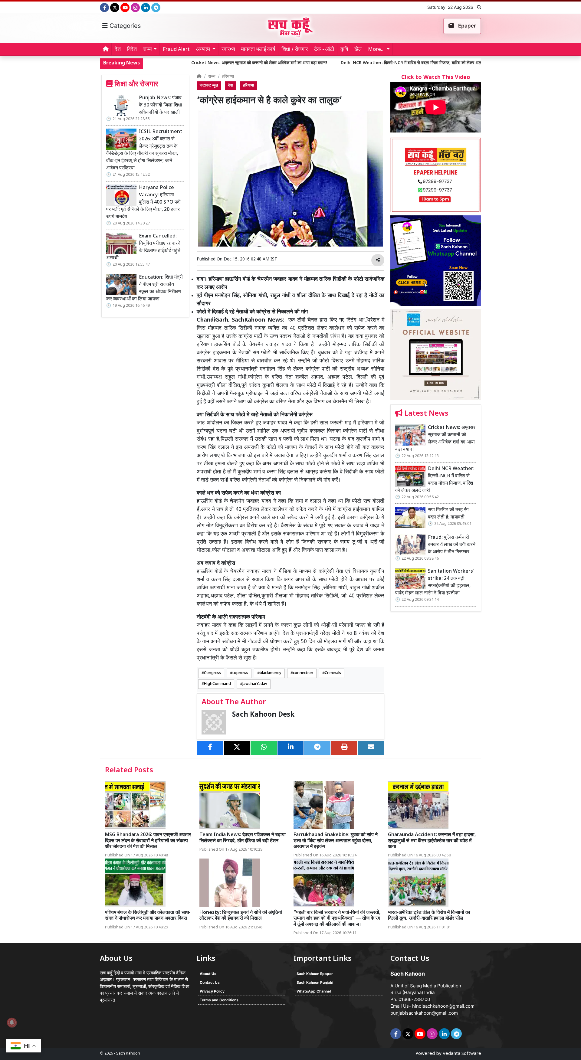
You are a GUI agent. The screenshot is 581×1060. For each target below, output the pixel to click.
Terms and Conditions (219, 1000)
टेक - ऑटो (324, 49)
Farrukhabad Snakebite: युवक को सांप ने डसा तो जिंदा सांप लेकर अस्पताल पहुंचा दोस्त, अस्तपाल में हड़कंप (336, 841)
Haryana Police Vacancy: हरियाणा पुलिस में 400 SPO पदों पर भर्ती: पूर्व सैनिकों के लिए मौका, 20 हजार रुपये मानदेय (143, 202)
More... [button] (376, 49)
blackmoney (270, 672)
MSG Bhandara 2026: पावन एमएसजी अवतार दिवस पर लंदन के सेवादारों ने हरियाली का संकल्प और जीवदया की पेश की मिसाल (148, 841)
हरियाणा (228, 77)
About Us (208, 973)
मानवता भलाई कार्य (258, 49)
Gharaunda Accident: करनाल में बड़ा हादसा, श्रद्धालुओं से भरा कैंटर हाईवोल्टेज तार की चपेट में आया (432, 841)
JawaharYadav (254, 683)
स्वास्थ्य (228, 49)
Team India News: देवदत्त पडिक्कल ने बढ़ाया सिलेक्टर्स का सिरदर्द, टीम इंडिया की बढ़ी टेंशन (242, 838)
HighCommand (217, 683)
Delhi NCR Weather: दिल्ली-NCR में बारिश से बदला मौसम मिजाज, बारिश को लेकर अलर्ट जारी (352, 63)
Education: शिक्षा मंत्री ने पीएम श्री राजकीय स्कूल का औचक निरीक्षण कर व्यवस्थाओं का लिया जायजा (144, 288)
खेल (358, 49)
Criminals (333, 672)
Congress (212, 672)
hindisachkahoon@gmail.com (443, 1006)
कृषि (344, 49)
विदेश (132, 49)
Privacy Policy (212, 991)
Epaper (466, 26)
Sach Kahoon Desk (263, 714)
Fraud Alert (176, 49)
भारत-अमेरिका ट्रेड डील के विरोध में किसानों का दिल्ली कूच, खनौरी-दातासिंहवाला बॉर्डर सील (429, 916)
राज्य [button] (147, 49)
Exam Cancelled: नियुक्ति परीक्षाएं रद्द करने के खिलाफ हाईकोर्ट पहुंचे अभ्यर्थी (143, 247)
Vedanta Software (462, 1054)
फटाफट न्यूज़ (209, 85)
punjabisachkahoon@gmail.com (424, 1013)
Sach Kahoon (128, 1053)
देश (118, 49)
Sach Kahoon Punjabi (315, 982)
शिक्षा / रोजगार (294, 49)
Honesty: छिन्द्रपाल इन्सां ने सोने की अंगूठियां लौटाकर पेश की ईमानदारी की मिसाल (240, 916)
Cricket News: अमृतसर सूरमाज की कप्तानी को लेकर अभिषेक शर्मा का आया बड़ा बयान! (195, 63)
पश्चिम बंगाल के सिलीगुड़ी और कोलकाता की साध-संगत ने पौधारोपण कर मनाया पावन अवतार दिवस (148, 916)
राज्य (211, 77)
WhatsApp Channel (314, 991)
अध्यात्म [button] (203, 49)
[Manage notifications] (12, 1022)
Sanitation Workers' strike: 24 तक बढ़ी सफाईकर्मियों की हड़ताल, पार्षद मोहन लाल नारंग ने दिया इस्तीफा (434, 582)
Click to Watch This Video (435, 77)
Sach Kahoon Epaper (315, 973)
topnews (240, 672)
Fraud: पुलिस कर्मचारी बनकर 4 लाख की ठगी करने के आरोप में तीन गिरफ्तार (451, 545)
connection (303, 672)
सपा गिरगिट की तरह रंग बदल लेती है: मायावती (475, 63)
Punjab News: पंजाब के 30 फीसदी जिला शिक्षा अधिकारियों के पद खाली (160, 105)
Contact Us (210, 982)
